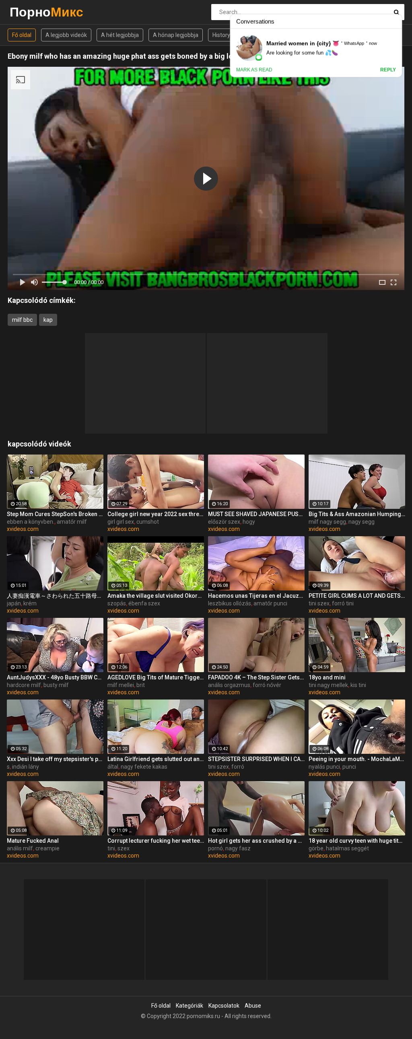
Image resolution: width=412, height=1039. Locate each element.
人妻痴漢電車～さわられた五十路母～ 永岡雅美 (55, 596)
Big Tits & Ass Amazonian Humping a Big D (357, 514)
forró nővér (267, 685)
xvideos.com (23, 529)
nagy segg (361, 521)
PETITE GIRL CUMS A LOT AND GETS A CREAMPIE (357, 596)
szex (123, 848)
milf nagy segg (327, 521)
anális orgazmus (229, 685)
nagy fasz (238, 848)
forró (237, 766)
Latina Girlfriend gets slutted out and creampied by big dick (155, 759)
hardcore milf (24, 685)
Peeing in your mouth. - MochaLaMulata (357, 759)
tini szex (319, 603)
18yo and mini (327, 677)
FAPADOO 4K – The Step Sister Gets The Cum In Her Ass (256, 677)
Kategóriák (189, 1005)
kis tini (358, 685)
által (112, 766)
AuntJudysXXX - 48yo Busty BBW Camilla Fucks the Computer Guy (55, 677)
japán (14, 603)
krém (30, 603)
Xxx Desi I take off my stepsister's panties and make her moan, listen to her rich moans (55, 759)
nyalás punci (324, 766)
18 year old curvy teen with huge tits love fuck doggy (357, 840)
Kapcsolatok (223, 1005)
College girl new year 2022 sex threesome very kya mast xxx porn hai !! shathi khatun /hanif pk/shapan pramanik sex (155, 514)
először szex (224, 521)
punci (349, 766)
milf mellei (120, 685)
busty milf (56, 685)
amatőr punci (270, 603)
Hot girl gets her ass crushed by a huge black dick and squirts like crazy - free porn (256, 840)
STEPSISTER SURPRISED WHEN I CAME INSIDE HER (256, 759)
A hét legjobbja (120, 35)
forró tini (343, 603)
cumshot (147, 521)
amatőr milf (72, 521)
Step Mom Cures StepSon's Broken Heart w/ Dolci (55, 514)
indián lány (25, 766)
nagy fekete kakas (144, 766)
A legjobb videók (66, 35)
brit (140, 685)
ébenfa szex (144, 603)
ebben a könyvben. (30, 521)
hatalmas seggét (347, 848)
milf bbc (22, 320)
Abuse (253, 1005)
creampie (47, 848)
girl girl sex (120, 521)
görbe (316, 848)
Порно (31, 12)
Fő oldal (21, 35)
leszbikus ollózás (229, 603)
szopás (116, 603)
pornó (215, 848)
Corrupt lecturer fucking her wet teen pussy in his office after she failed (155, 840)
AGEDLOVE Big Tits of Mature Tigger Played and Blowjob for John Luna (155, 677)
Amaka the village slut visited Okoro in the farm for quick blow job (155, 596)
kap (48, 320)
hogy (249, 521)
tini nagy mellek (328, 685)
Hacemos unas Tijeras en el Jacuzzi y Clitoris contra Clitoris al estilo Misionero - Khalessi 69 (256, 596)
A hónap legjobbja (175, 35)
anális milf (20, 848)
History (221, 35)
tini (111, 848)
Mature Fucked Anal (33, 840)
